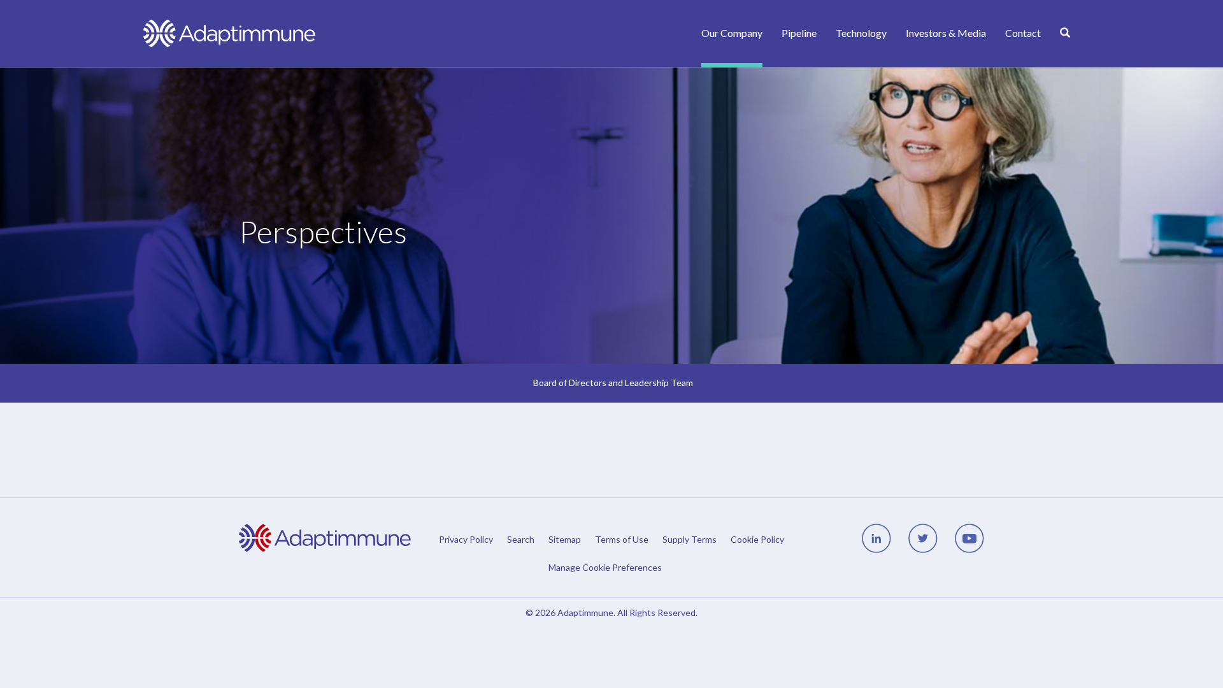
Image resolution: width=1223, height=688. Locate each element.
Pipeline (799, 33)
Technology (861, 33)
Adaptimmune (585, 612)
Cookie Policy (757, 539)
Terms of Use (621, 539)
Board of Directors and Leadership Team (613, 382)
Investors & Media (946, 33)
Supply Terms (689, 539)
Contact (1023, 33)
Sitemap (564, 539)
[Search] (1065, 46)
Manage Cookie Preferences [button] (605, 567)
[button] (1207, 18)
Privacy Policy (466, 539)
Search (520, 539)
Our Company (731, 33)
